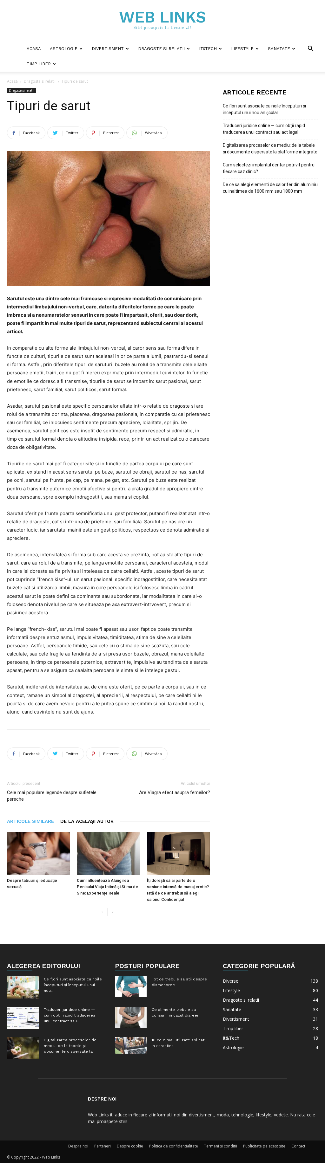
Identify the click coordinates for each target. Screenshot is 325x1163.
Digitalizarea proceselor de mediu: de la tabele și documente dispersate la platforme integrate (270, 148)
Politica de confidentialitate (173, 1146)
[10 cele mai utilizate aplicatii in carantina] (131, 1045)
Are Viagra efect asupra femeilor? (174, 792)
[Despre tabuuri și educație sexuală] (38, 853)
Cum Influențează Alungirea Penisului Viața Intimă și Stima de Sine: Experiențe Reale (107, 886)
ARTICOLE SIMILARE (30, 821)
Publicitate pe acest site (264, 1146)
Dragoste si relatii (161, 48)
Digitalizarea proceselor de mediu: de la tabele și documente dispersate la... (70, 1046)
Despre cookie (130, 1146)
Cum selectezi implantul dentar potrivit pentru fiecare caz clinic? (269, 168)
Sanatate (279, 48)
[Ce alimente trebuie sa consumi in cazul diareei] (131, 1017)
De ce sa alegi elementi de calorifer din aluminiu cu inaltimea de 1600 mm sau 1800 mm (270, 188)
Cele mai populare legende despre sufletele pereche (51, 796)
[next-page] (112, 912)
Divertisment (108, 48)
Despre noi (78, 1146)
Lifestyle (242, 48)
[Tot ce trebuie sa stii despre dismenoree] (131, 986)
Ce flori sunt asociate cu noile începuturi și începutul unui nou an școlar (264, 109)
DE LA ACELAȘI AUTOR (87, 821)
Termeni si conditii (220, 1146)
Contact (298, 1146)
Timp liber (39, 63)
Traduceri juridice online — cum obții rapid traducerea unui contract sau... (69, 1015)
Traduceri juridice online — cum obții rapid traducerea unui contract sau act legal (264, 129)
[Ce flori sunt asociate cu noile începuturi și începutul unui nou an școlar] (23, 987)
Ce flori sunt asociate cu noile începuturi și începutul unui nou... (73, 985)
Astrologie (63, 48)
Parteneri (102, 1146)
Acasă (12, 81)
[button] (310, 49)
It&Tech (208, 48)
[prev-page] (102, 912)
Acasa (34, 48)
